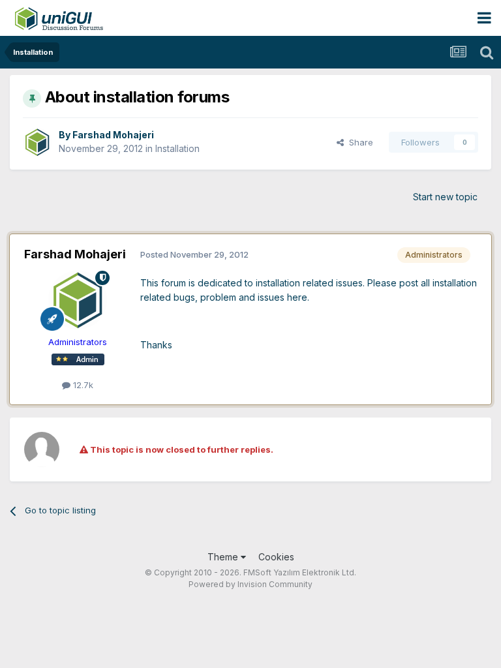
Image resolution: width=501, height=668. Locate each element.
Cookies (276, 556)
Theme (224, 556)
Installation (177, 148)
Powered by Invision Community (250, 584)
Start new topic (445, 196)
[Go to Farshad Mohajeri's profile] (37, 142)
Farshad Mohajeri (113, 134)
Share (358, 142)
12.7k (81, 385)
